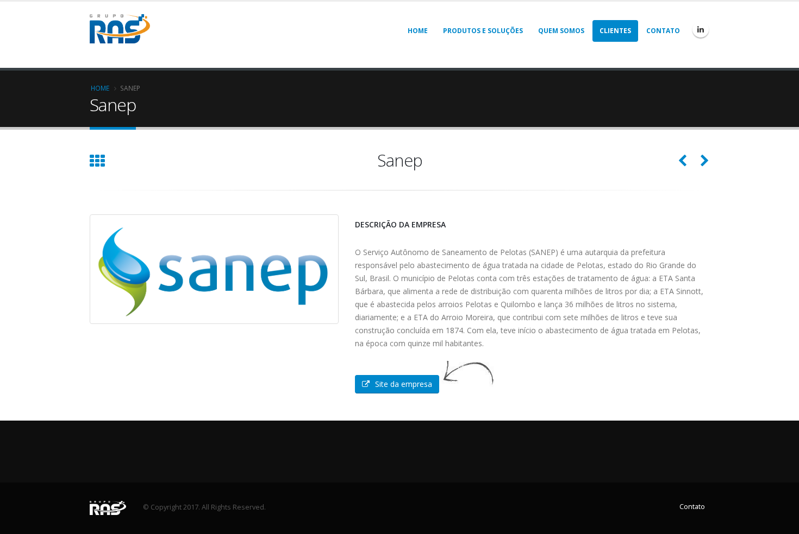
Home (418, 30)
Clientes (615, 30)
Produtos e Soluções (483, 30)
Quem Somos (561, 30)
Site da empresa (403, 384)
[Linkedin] (700, 29)
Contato (663, 30)
